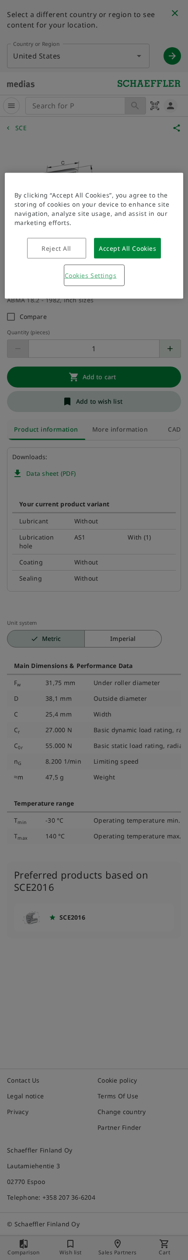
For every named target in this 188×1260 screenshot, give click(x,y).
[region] (94, 235)
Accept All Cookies (127, 248)
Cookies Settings (91, 275)
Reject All (56, 248)
